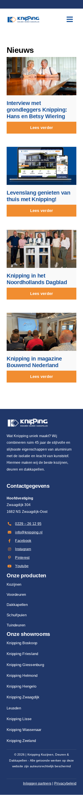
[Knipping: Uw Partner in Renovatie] (23, 16)
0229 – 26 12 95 (28, 524)
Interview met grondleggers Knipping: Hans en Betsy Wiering (37, 109)
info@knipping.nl (28, 532)
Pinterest (22, 557)
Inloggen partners (37, 783)
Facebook (23, 541)
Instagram (23, 549)
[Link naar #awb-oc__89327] (70, 19)
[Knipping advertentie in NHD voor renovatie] (41, 231)
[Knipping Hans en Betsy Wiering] (41, 59)
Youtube (22, 566)
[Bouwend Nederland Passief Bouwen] (41, 314)
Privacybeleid (65, 783)
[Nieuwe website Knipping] (41, 148)
